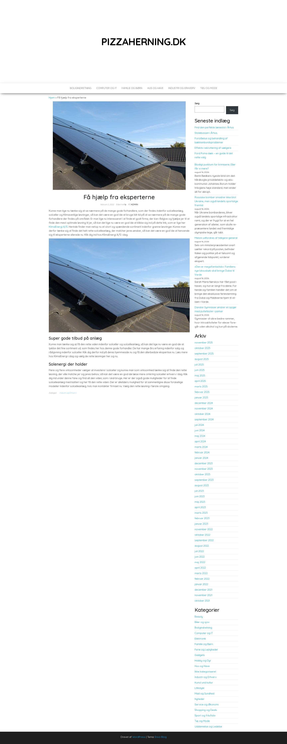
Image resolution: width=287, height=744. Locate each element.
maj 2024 (200, 435)
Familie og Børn (132, 88)
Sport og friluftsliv (205, 715)
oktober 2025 (202, 348)
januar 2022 (201, 584)
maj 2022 (200, 562)
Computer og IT (106, 88)
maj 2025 (200, 375)
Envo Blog (161, 737)
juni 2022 (200, 556)
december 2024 (204, 403)
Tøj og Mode (208, 88)
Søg (197, 103)
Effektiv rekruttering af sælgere (213, 147)
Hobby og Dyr (203, 660)
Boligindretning (80, 88)
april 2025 (200, 381)
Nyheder (199, 699)
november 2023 (204, 468)
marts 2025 (201, 386)
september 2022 (204, 540)
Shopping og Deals (206, 710)
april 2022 (200, 567)
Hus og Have (155, 88)
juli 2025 (199, 364)
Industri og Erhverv (181, 88)
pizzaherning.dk (143, 41)
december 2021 (203, 589)
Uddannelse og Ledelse (208, 726)
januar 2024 (201, 457)
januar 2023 (201, 523)
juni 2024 (200, 430)
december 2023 (204, 463)
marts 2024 (201, 446)
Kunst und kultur (204, 682)
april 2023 (200, 507)
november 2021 (203, 595)
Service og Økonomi (207, 704)
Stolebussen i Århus (206, 132)
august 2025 (202, 359)
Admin (134, 204)
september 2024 (204, 419)
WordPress (138, 737)
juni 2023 (200, 496)
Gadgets (200, 655)
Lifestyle (199, 688)
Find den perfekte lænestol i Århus (214, 127)
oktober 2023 (202, 474)
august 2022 (202, 545)
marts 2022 (201, 573)
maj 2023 (200, 501)
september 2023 (204, 479)
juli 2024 (199, 424)
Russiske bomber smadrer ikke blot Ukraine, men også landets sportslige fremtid (216, 201)
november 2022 (204, 529)
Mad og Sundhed (204, 693)
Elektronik (200, 638)
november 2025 (204, 342)
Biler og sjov (202, 622)
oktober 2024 (202, 414)
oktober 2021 (202, 600)
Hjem (52, 97)
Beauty (199, 616)
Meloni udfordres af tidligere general (216, 237)
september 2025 (204, 353)
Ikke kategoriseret (205, 671)
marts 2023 (201, 512)
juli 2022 (199, 551)
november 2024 (204, 408)
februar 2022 (202, 578)
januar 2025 (201, 397)
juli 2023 (199, 490)
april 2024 (200, 441)
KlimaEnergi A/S (58, 226)
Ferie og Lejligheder (206, 649)
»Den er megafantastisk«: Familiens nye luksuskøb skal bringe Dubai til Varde (215, 270)
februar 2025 (202, 392)
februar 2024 (202, 452)
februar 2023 (202, 518)
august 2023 (202, 485)
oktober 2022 (202, 534)
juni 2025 (200, 370)
